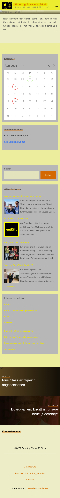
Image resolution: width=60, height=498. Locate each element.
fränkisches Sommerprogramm (18, 331)
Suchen (7, 169)
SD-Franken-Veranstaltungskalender (21, 337)
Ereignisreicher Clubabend (16, 242)
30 (30, 79)
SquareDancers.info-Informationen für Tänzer (25, 343)
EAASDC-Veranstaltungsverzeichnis (20, 310)
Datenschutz (30, 466)
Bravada (30, 488)
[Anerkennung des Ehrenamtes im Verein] (11, 206)
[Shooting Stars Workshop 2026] (11, 276)
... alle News (9, 286)
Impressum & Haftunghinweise (30, 473)
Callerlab (8, 323)
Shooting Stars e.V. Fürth (30, 4)
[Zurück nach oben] (48, 486)
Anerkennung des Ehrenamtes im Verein (23, 196)
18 (15, 101)
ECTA (6, 316)
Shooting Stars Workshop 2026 (18, 265)
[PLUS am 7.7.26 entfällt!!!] (11, 229)
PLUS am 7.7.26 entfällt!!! (16, 218)
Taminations (9, 349)
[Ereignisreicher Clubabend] (11, 253)
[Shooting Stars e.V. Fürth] (7, 5)
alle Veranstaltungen (14, 141)
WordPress (43, 488)
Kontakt (30, 479)
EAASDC (8, 305)
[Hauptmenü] (55, 5)
